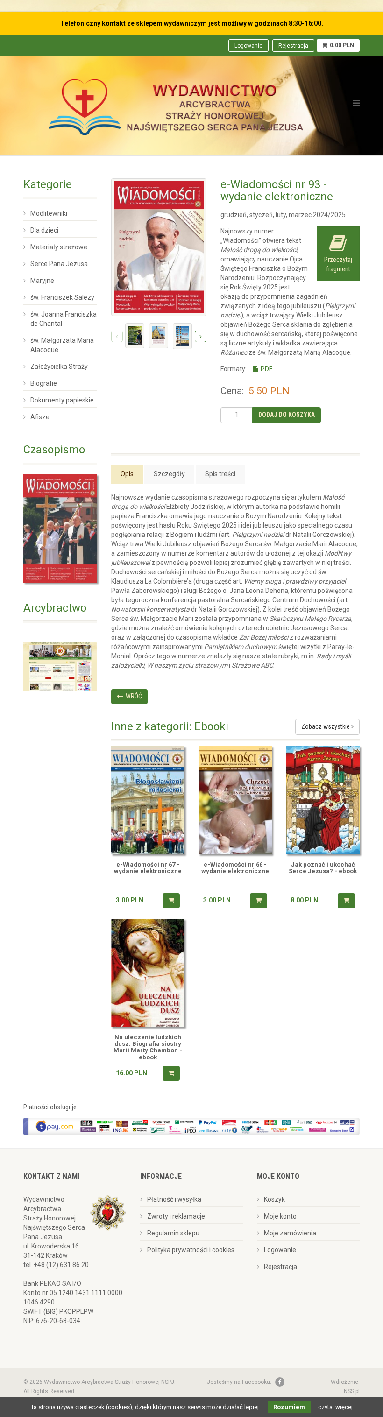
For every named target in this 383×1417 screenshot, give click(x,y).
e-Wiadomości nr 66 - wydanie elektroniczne (235, 867)
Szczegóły (169, 474)
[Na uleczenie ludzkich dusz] (147, 973)
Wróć (134, 696)
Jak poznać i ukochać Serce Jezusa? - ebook (323, 867)
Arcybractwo (54, 607)
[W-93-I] (158, 247)
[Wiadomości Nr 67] (147, 800)
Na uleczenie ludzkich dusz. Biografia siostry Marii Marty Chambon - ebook (147, 1047)
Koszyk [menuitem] (274, 1199)
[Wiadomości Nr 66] (235, 800)
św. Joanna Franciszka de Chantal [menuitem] (63, 318)
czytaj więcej (335, 1406)
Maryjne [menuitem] (42, 280)
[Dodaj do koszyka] (171, 900)
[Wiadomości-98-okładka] (60, 528)
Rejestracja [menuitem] (293, 45)
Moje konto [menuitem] (280, 1216)
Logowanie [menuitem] (248, 45)
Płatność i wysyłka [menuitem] (174, 1199)
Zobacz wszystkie (326, 726)
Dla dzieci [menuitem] (44, 230)
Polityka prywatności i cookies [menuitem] (190, 1250)
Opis (127, 474)
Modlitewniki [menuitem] (48, 213)
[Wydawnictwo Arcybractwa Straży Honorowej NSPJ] (176, 104)
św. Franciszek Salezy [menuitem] (62, 297)
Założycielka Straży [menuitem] (59, 366)
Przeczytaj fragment (338, 264)
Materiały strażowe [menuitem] (58, 247)
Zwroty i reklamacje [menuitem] (176, 1216)
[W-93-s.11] (134, 335)
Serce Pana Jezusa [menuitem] (59, 264)
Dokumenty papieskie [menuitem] (62, 400)
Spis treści (220, 474)
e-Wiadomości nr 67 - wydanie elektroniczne (148, 867)
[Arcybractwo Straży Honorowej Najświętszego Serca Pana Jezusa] (60, 665)
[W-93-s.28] (158, 335)
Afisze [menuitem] (40, 417)
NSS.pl (352, 1391)
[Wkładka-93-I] (182, 336)
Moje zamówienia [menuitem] (290, 1233)
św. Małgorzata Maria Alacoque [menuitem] (62, 345)
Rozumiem (289, 1406)
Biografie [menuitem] (43, 383)
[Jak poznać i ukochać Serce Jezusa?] (322, 800)
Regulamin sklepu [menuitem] (173, 1233)
